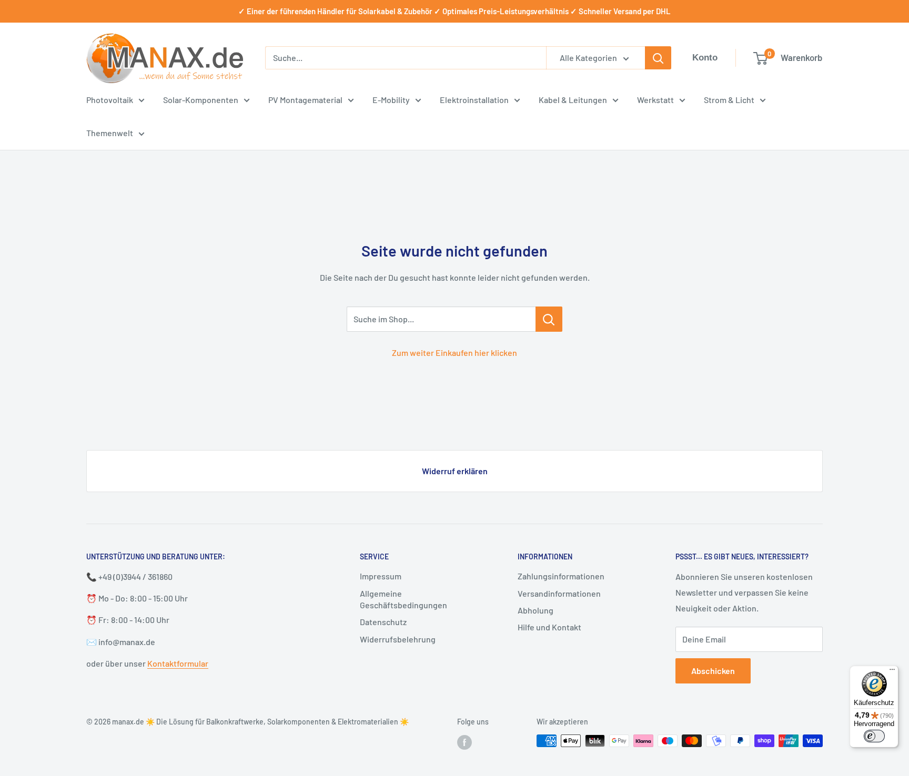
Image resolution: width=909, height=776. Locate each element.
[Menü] (892, 672)
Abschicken (713, 671)
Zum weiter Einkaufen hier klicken (454, 353)
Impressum (380, 576)
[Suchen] (658, 57)
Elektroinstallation (474, 100)
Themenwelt (109, 133)
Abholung (535, 610)
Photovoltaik (109, 100)
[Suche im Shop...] (549, 319)
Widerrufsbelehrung (398, 639)
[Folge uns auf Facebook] (464, 741)
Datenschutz (383, 622)
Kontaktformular (177, 663)
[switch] (874, 736)
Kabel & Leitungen (573, 100)
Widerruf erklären (455, 471)
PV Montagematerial (305, 100)
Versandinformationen (559, 593)
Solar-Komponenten (200, 100)
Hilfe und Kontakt (549, 627)
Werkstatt (655, 100)
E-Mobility (391, 100)
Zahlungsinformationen (561, 576)
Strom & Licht (729, 100)
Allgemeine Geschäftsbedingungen (403, 599)
